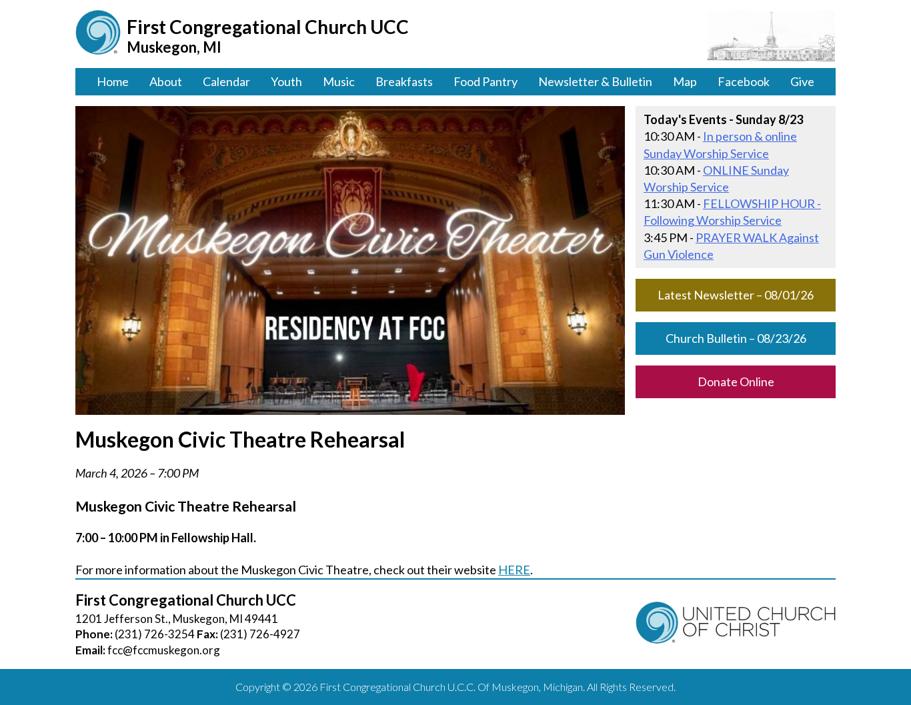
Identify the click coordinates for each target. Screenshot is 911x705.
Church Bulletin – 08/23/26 (736, 338)
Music (339, 81)
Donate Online (736, 381)
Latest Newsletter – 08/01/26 (736, 294)
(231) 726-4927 (260, 634)
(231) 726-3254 (155, 634)
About (165, 81)
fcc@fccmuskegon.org (163, 650)
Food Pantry (485, 81)
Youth (286, 81)
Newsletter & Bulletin (595, 81)
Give (802, 81)
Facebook (744, 81)
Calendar (226, 81)
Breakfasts (404, 81)
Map (685, 81)
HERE (514, 569)
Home (113, 81)
